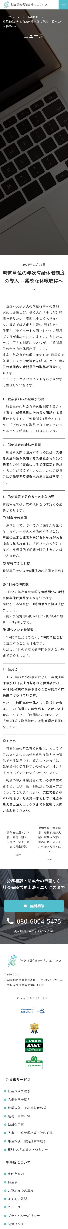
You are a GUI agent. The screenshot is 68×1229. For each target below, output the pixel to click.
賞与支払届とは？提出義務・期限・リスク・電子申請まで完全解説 (18, 839)
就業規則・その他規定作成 (27, 1108)
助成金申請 (16, 1124)
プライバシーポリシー (24, 1215)
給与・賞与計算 (19, 1116)
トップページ (11, 17)
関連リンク (16, 1224)
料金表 (13, 1182)
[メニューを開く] (63, 4)
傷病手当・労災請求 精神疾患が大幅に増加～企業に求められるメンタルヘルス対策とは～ (49, 840)
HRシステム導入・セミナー (28, 1149)
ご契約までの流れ (21, 1190)
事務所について (18, 1162)
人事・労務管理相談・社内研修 (30, 1132)
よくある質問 (17, 1198)
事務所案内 (16, 1173)
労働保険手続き (19, 1099)
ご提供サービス (18, 1080)
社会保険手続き (19, 1091)
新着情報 (33, 17)
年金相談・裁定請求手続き (27, 1141)
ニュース (14, 1207)
